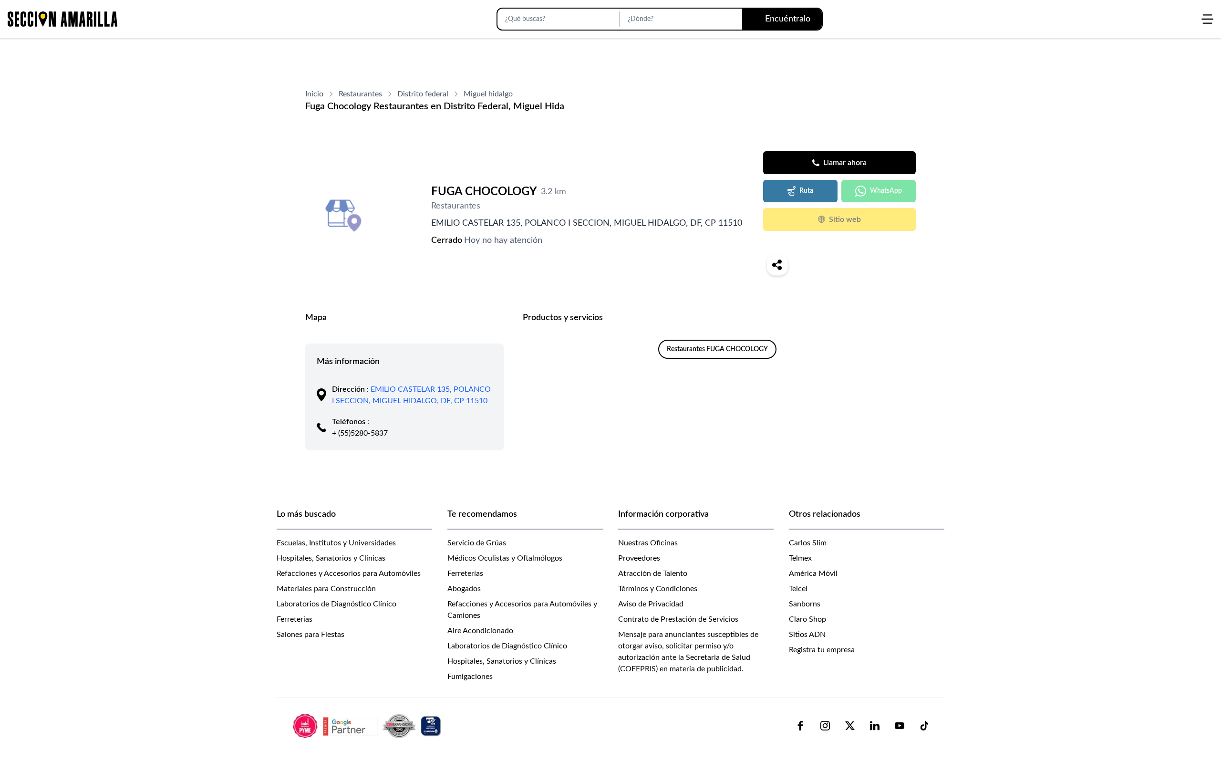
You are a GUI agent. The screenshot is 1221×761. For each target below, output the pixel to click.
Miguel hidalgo (488, 94)
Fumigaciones (470, 676)
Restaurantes (360, 94)
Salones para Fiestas (310, 634)
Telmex (800, 558)
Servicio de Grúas (476, 543)
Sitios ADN (807, 634)
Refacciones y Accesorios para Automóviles (349, 573)
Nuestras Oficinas (648, 543)
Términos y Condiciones (657, 589)
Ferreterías (294, 619)
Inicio (314, 94)
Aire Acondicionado (480, 631)
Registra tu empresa (822, 650)
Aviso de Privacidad (650, 604)
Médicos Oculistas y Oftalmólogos (504, 558)
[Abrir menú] (1207, 19)
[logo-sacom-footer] (368, 725)
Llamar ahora (845, 163)
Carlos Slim (808, 543)
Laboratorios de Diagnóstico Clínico (336, 604)
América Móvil (813, 573)
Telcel (798, 589)
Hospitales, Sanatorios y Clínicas (331, 558)
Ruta (806, 191)
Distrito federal (422, 94)
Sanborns (804, 604)
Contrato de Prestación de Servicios (678, 619)
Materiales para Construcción (326, 589)
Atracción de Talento (652, 573)
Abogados (464, 589)
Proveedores (639, 558)
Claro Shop (807, 619)
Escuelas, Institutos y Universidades (336, 543)
